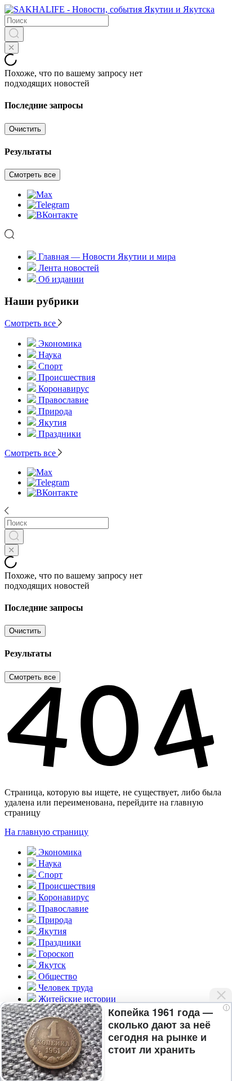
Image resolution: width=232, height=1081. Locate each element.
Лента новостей (68, 268)
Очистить (25, 129)
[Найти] (14, 34)
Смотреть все (32, 174)
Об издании (61, 279)
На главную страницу (46, 832)
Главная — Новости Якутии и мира (107, 256)
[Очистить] (12, 48)
